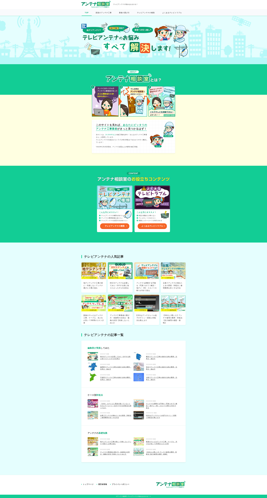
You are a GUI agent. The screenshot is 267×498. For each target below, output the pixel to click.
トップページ (88, 484)
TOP (87, 13)
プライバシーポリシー (121, 484)
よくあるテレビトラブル (172, 13)
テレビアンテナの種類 (146, 13)
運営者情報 (102, 484)
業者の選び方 (124, 13)
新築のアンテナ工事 (104, 13)
